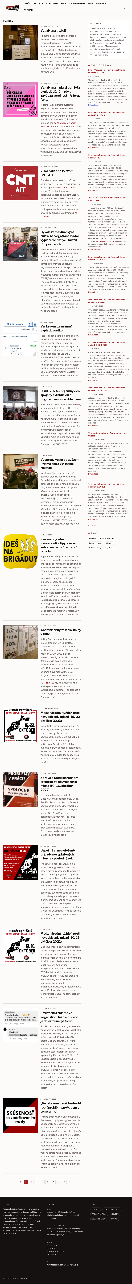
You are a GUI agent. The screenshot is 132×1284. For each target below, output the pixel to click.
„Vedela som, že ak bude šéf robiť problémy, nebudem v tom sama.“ (60, 1107)
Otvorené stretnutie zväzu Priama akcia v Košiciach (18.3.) (108, 199)
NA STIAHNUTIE (77, 3)
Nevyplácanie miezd (107, 538)
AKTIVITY (38, 3)
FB (48, 126)
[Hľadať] (123, 7)
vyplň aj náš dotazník (105, 241)
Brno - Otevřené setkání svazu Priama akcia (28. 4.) (106, 156)
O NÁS (27, 3)
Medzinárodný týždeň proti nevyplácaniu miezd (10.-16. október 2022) (60, 937)
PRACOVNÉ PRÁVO (98, 3)
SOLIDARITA (52, 3)
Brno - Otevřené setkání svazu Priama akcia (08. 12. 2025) (106, 343)
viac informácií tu (63, 187)
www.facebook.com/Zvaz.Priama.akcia (63, 1265)
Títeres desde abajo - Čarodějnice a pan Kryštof (107, 434)
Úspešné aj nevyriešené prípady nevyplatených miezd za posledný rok (57, 854)
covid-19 (92, 538)
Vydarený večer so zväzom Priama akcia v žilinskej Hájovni (59, 464)
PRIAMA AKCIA (25, 1278)
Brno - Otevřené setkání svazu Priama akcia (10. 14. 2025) (106, 389)
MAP (63, 3)
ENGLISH (28, 10)
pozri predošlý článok (65, 122)
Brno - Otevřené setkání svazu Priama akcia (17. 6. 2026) (106, 71)
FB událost (93, 292)
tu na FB (49, 682)
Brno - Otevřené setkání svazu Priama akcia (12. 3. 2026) (106, 258)
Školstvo (109, 543)
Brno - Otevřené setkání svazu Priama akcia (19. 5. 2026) (106, 113)
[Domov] (13, 8)
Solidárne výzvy (95, 548)
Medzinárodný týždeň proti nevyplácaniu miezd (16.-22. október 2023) (60, 717)
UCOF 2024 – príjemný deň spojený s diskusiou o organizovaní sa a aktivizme (60, 395)
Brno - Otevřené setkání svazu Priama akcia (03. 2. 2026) (106, 301)
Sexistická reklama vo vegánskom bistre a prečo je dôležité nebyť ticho (59, 1017)
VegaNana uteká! (53, 30)
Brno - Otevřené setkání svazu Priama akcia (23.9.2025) (106, 485)
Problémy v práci (95, 543)
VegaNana (109, 548)
